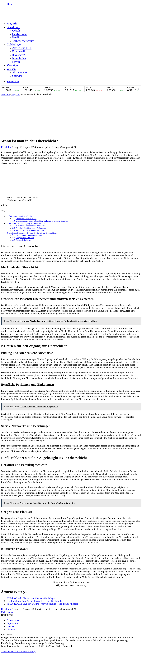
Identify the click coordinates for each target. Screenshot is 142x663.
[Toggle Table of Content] (3, 211)
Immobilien (19, 58)
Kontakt (11, 626)
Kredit (16, 37)
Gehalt (16, 30)
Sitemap (11, 629)
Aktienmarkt (19, 72)
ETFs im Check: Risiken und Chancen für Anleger (31, 598)
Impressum (12, 623)
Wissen (11, 69)
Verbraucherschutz (23, 41)
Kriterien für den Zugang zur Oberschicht (27, 223)
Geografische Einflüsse (25, 238)
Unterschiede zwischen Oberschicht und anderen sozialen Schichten (42, 221)
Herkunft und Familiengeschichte (29, 235)
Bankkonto (13, 27)
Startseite (5, 94)
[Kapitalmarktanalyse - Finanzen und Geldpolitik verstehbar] (22, 17)
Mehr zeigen (7, 612)
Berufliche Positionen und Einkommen (31, 228)
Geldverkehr (19, 34)
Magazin (12, 23)
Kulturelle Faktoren (23, 240)
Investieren (18, 55)
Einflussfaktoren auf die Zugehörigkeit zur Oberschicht (32, 233)
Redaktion (6, 147)
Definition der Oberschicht (20, 216)
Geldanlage (14, 44)
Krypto (16, 61)
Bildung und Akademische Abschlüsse (30, 226)
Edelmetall (18, 51)
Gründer (17, 76)
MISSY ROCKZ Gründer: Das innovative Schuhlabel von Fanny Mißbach (42, 603)
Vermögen (13, 65)
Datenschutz (13, 620)
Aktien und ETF (21, 48)
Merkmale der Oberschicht (26, 219)
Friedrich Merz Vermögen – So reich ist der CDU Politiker (35, 601)
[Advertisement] (71, 116)
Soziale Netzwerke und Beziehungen (30, 230)
